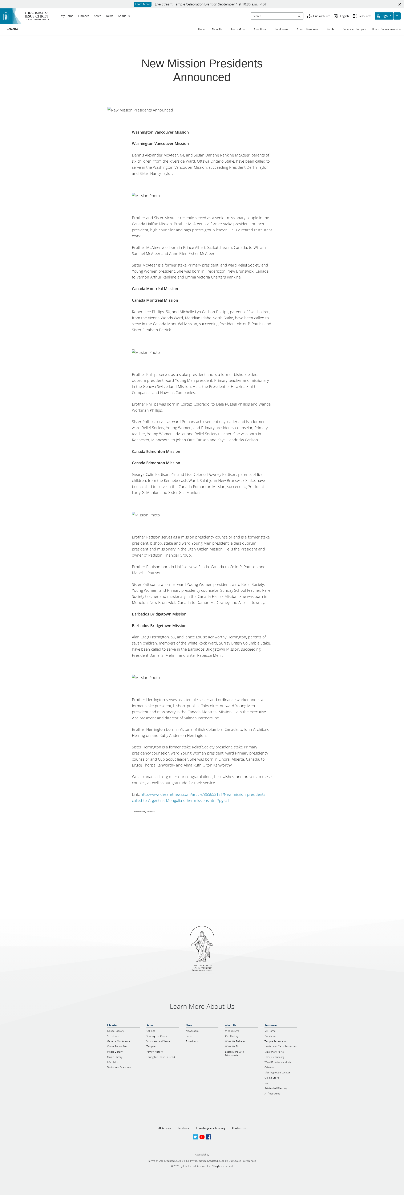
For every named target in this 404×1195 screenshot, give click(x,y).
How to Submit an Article (386, 29)
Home (201, 29)
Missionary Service (144, 811)
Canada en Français (354, 29)
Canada (12, 29)
